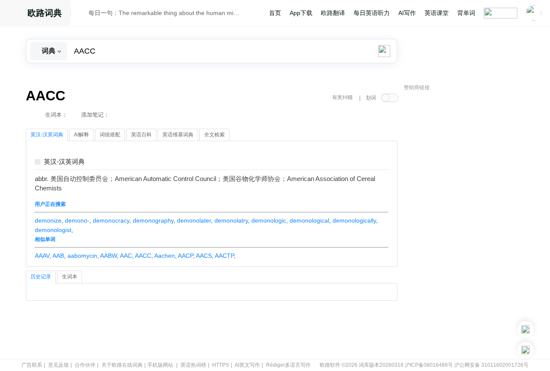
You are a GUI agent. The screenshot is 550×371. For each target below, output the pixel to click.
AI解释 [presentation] (81, 135)
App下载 (301, 12)
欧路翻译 (333, 12)
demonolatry (231, 220)
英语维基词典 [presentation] (177, 135)
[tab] (47, 135)
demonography (153, 220)
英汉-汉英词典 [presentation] (47, 135)
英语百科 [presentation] (141, 135)
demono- (77, 220)
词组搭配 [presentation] (110, 135)
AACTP (224, 255)
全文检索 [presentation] (214, 135)
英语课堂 (437, 12)
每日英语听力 (372, 12)
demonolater (194, 220)
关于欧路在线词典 (122, 365)
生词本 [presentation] (69, 277)
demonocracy (111, 220)
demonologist (53, 229)
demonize (48, 220)
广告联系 (31, 365)
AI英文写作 (247, 365)
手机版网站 (160, 365)
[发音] (82, 14)
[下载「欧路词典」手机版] (525, 329)
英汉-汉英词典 (64, 162)
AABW (108, 255)
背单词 (466, 12)
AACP (185, 255)
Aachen (164, 255)
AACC (143, 255)
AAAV (42, 255)
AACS (204, 255)
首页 (275, 12)
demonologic (268, 220)
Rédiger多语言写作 (288, 365)
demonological (309, 220)
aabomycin (82, 255)
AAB (58, 255)
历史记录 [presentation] (41, 277)
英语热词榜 (193, 365)
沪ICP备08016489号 (429, 365)
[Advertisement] (468, 225)
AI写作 (407, 12)
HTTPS (220, 365)
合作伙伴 (85, 365)
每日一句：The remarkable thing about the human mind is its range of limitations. (164, 12)
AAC (126, 255)
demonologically (354, 220)
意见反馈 (58, 365)
